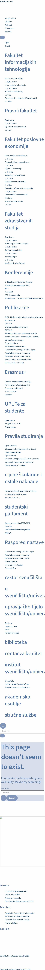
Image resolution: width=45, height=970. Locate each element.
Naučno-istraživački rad (14, 263)
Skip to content (6, 1)
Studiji (7, 46)
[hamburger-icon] (2, 37)
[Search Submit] (3, 798)
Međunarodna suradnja (14, 362)
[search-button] (2, 735)
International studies (14, 564)
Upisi (7, 42)
